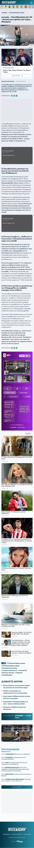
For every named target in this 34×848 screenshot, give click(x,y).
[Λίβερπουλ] (21, 6)
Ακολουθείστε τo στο (17, 717)
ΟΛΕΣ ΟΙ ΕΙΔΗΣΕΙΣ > (17, 786)
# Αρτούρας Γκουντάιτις (9, 668)
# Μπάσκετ (19, 672)
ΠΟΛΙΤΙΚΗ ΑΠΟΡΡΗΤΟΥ (17, 834)
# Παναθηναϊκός (6, 675)
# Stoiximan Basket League (16, 663)
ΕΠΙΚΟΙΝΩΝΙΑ (6, 834)
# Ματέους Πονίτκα (7, 672)
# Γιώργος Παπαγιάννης (9, 670)
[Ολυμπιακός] (1, 6)
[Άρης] (17, 6)
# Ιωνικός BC (22, 670)
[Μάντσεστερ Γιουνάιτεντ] (25, 6)
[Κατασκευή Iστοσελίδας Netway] (19, 841)
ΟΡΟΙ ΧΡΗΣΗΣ (27, 834)
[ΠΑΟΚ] (13, 6)
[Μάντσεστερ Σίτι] (29, 6)
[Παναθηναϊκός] (5, 6)
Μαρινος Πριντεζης (7, 81)
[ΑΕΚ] (9, 6)
